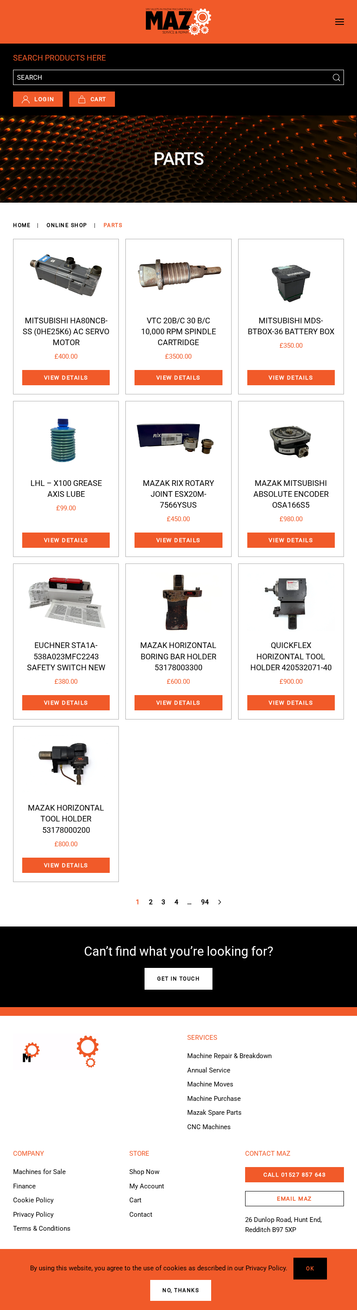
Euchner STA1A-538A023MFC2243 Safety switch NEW (66, 656)
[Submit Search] (336, 77)
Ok (310, 1269)
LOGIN (44, 99)
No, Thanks (180, 1290)
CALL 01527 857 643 (294, 1174)
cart (99, 99)
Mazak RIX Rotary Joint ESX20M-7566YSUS (178, 494)
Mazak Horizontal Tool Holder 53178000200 (66, 818)
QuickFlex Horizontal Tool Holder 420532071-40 (291, 656)
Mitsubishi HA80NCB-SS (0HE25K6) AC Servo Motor (66, 331)
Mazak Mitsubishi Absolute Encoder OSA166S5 (291, 494)
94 (205, 902)
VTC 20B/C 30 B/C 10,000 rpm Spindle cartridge (178, 331)
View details (66, 377)
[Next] (220, 902)
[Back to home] (178, 22)
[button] (339, 22)
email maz (294, 1198)
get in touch (178, 979)
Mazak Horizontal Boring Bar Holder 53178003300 (178, 656)
